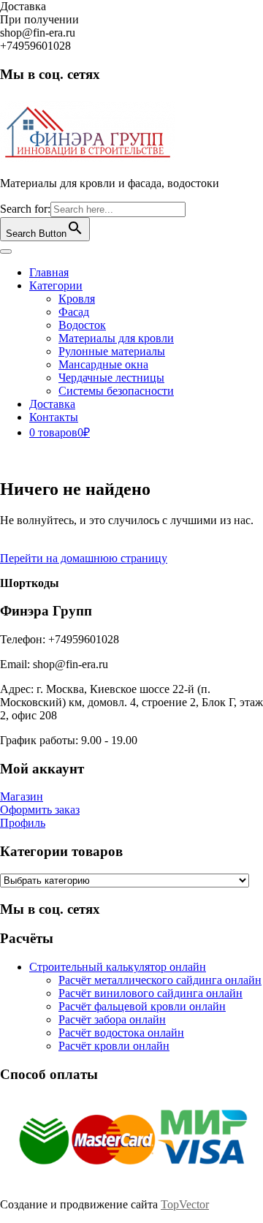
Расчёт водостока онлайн (121, 1032)
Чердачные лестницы (111, 377)
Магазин (21, 796)
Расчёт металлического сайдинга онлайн (160, 980)
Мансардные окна (103, 364)
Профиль (22, 823)
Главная (49, 272)
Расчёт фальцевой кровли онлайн (142, 1006)
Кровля (76, 298)
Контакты (53, 417)
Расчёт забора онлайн (112, 1019)
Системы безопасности (116, 391)
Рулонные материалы (111, 351)
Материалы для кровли (116, 338)
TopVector (185, 1204)
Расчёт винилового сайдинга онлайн (150, 993)
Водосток (82, 325)
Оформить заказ (40, 809)
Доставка (52, 404)
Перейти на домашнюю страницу (83, 558)
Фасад (73, 312)
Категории (56, 285)
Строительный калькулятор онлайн (117, 967)
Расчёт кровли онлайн (113, 1046)
